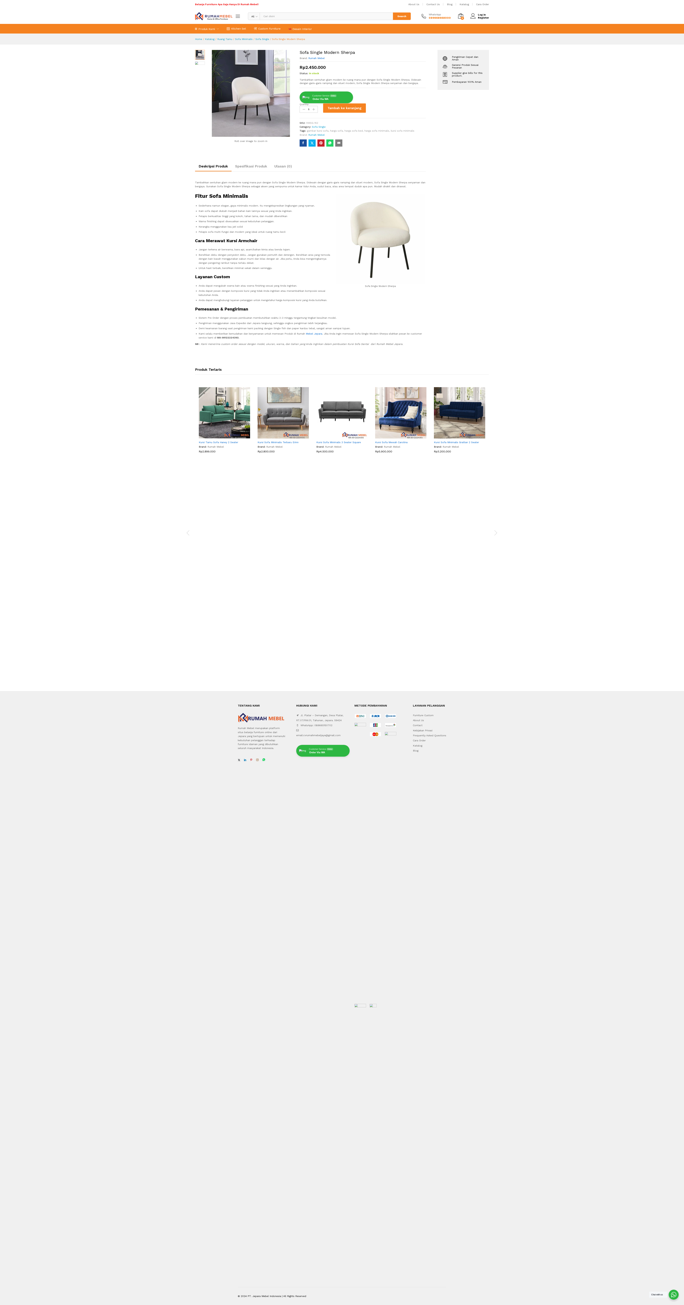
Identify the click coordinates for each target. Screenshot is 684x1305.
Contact (418, 725)
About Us (413, 4)
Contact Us (433, 4)
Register (483, 17)
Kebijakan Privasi (422, 730)
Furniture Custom (423, 715)
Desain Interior (302, 28)
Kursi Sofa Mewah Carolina (391, 442)
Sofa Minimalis (244, 39)
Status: (304, 73)
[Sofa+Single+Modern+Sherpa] (312, 143)
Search (401, 16)
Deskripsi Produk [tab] (213, 166)
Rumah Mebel (316, 58)
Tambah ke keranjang (344, 108)
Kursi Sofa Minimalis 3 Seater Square (338, 442)
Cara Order (482, 4)
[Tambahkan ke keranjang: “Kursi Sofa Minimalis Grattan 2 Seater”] (455, 436)
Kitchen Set (238, 28)
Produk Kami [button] (206, 28)
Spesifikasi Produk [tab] (251, 166)
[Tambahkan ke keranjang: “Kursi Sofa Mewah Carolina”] (397, 436)
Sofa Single (262, 39)
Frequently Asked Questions (429, 735)
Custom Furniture (269, 28)
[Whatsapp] (264, 760)
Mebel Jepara (314, 333)
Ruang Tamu (224, 39)
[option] (224, 422)
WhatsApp (435, 14)
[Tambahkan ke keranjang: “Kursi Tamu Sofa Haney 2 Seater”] (220, 436)
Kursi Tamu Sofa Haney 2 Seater (218, 442)
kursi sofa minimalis (402, 130)
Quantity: (304, 104)
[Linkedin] (245, 760)
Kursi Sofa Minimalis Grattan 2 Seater (456, 442)
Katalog (464, 4)
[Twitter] (239, 760)
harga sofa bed (353, 130)
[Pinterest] (251, 760)
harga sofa (336, 130)
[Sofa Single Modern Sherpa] (303, 143)
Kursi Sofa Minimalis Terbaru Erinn (278, 442)
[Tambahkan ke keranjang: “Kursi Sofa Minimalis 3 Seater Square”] (338, 436)
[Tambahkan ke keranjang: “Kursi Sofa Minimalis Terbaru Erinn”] (279, 436)
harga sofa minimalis (376, 130)
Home (198, 39)
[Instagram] (257, 760)
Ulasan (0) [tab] (283, 166)
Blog (449, 4)
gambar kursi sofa (317, 130)
